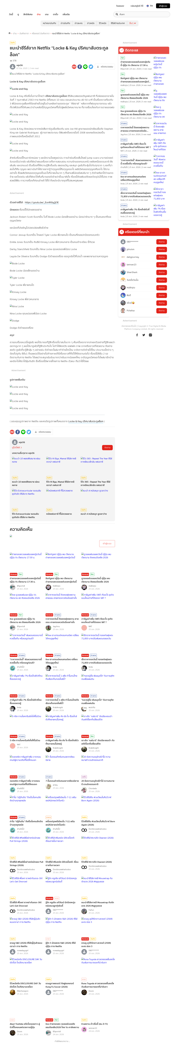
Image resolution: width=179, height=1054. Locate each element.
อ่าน (39, 14)
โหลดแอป (120, 5)
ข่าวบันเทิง (65, 23)
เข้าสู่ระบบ (163, 5)
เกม (47, 14)
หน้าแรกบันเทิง (49, 23)
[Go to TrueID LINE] (150, 336)
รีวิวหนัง (102, 23)
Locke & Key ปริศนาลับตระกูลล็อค (85, 421)
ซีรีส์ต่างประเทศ (118, 23)
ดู (18, 14)
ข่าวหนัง (90, 23)
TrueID (17, 5)
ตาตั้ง (55, 14)
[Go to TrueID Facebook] (137, 336)
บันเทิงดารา (24, 33)
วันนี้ (11, 14)
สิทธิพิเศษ (27, 14)
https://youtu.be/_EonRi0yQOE (42, 202)
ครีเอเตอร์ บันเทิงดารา (41, 33)
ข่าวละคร (79, 23)
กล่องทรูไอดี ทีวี (137, 5)
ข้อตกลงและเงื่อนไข (129, 326)
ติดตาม (107, 447)
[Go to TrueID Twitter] (144, 336)
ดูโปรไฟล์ (16, 447)
